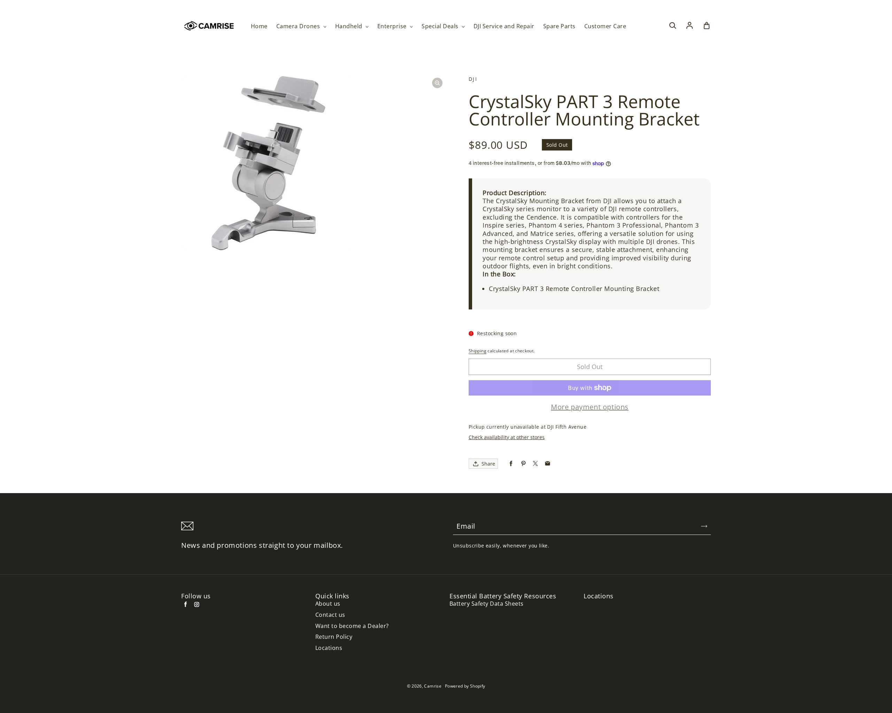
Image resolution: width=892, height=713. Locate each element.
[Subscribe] (704, 526)
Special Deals (441, 26)
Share (488, 463)
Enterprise (392, 26)
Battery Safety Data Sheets (486, 603)
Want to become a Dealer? (352, 626)
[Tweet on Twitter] (535, 463)
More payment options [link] (590, 407)
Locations (328, 648)
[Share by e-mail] (547, 463)
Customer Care (605, 26)
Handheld (349, 26)
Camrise (432, 686)
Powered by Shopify (465, 686)
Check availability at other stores (507, 437)
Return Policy (333, 637)
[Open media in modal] (437, 83)
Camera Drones (299, 26)
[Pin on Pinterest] (523, 463)
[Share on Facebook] (511, 463)
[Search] (672, 26)
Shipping (477, 351)
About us (327, 603)
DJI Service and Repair (504, 26)
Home (259, 26)
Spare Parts (559, 26)
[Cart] (706, 26)
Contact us (330, 615)
